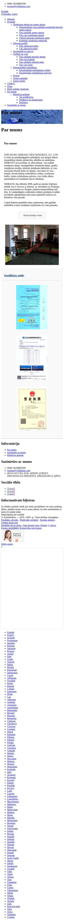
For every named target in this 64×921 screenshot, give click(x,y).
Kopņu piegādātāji (9, 528)
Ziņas (9, 86)
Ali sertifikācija (26, 97)
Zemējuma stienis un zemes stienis (29, 24)
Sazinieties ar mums (16, 105)
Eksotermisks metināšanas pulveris (35, 73)
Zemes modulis (20, 78)
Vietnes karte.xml (9, 522)
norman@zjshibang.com (18, 470)
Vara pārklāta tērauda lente (31, 62)
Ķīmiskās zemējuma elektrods (33, 40)
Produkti (11, 22)
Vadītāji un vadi (20, 54)
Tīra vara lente (26, 65)
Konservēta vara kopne (30, 528)
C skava (52, 525)
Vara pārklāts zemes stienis (31, 32)
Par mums (12, 91)
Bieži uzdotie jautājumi (18, 89)
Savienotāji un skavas (23, 51)
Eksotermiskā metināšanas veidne (34, 70)
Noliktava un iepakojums (31, 100)
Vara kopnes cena (31, 525)
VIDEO (11, 83)
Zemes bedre (19, 81)
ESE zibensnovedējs (28, 46)
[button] (32, 215)
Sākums (11, 19)
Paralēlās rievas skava (11, 525)
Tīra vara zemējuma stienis (31, 35)
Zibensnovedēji (20, 43)
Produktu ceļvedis (9, 520)
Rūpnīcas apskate (21, 94)
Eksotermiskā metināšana (25, 67)
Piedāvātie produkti (29, 520)
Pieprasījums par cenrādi (12, 514)
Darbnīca (23, 102)
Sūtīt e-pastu (7, 544)
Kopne (16, 75)
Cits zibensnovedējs (28, 48)
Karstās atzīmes (47, 520)
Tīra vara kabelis (27, 59)
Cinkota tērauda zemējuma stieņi (34, 38)
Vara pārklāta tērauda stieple (32, 57)
